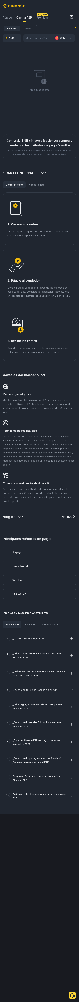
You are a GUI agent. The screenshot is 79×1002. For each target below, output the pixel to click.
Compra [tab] (11, 28)
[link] (39, 552)
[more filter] (72, 28)
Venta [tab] (28, 28)
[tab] (7, 17)
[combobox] (12, 38)
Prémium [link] (42, 17)
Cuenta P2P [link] (24, 17)
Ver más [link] (66, 516)
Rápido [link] (7, 17)
